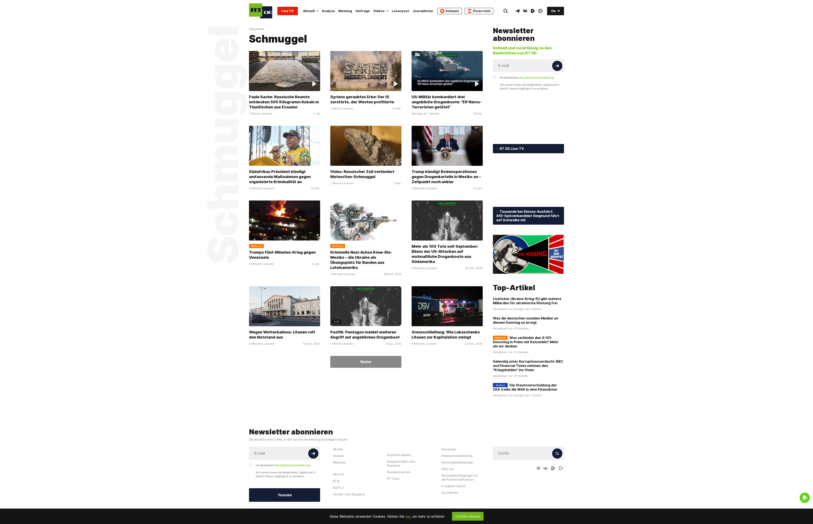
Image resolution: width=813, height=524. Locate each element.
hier (408, 516)
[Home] (260, 10)
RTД (336, 481)
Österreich (482, 11)
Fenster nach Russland (349, 494)
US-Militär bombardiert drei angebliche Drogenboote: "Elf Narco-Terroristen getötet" (447, 102)
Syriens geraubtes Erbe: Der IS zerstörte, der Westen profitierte (362, 99)
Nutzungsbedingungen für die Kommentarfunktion (459, 477)
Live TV (288, 11)
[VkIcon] (525, 11)
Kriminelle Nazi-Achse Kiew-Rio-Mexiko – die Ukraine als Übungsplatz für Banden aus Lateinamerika (361, 260)
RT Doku (393, 478)
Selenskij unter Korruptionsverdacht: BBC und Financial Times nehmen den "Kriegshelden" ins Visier (528, 365)
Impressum (448, 449)
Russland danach (399, 455)
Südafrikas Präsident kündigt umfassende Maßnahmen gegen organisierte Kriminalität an (280, 176)
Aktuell (309, 11)
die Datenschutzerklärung (536, 77)
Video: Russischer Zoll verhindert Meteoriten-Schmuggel (362, 174)
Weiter (366, 362)
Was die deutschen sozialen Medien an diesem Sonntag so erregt (525, 320)
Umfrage (362, 11)
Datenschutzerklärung (457, 456)
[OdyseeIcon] (540, 11)
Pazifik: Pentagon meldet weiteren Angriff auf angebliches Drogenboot (365, 334)
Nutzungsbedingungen (457, 462)
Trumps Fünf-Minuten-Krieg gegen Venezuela (282, 255)
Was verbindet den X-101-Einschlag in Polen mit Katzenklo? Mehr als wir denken (526, 342)
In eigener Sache (453, 486)
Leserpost (400, 11)
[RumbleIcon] (532, 11)
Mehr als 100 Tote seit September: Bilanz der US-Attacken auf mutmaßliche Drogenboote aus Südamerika (445, 254)
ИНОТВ (338, 474)
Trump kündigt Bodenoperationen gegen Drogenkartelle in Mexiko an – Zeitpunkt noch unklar (446, 176)
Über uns (447, 469)
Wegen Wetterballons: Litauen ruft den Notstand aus (282, 334)
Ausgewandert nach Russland (401, 463)
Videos (379, 11)
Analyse (328, 11)
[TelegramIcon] (517, 11)
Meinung (345, 11)
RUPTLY (338, 487)
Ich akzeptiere (527, 77)
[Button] (557, 66)
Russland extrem (399, 472)
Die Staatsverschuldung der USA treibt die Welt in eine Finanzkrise (525, 387)
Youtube (285, 495)
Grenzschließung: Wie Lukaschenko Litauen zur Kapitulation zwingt (446, 334)
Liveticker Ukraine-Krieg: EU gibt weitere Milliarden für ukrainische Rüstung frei (527, 301)
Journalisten (422, 11)
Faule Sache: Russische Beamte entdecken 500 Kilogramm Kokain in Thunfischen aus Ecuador (284, 102)
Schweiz (452, 11)
